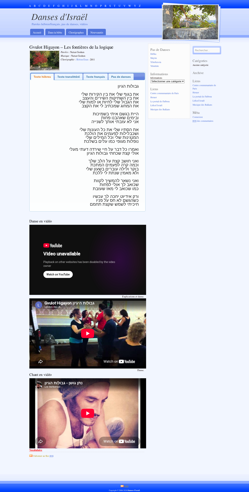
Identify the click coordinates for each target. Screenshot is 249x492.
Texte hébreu (42, 76)
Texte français (95, 76)
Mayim (153, 57)
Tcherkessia (155, 62)
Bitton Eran (82, 59)
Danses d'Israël (59, 16)
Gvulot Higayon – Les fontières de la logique (71, 47)
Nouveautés (96, 32)
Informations (156, 77)
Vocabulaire (35, 450)
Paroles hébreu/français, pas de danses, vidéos (60, 24)
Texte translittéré (68, 76)
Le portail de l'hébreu (160, 101)
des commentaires (203, 121)
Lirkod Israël (156, 105)
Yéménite (154, 66)
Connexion (198, 117)
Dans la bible (55, 32)
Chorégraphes (76, 32)
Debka (153, 53)
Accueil (37, 32)
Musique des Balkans (160, 109)
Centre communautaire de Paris (164, 93)
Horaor (153, 97)
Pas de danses (121, 76)
